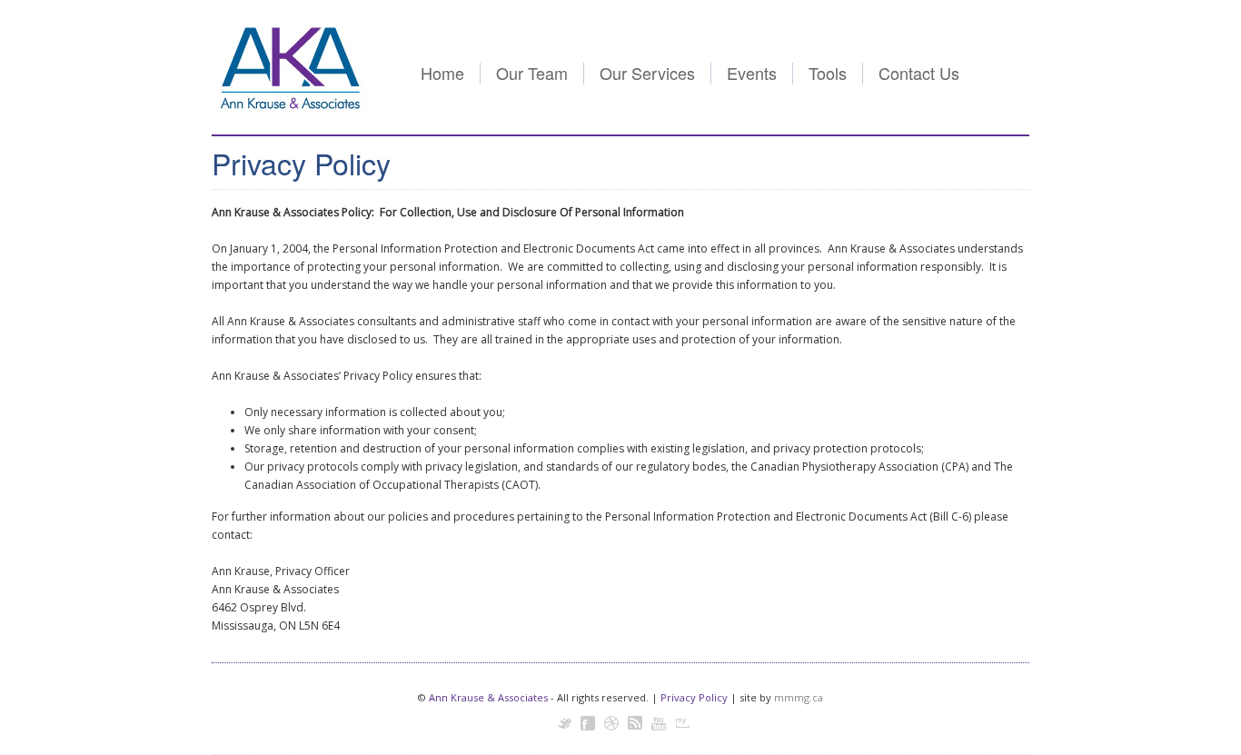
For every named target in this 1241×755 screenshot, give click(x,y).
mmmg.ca (798, 697)
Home (442, 72)
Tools (828, 72)
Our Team (532, 72)
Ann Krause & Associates (488, 697)
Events (752, 72)
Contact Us (919, 72)
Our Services (647, 72)
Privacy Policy (694, 697)
